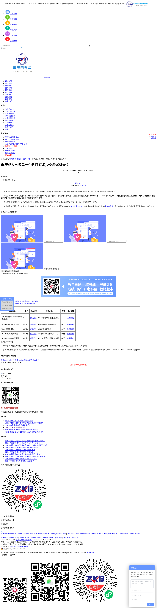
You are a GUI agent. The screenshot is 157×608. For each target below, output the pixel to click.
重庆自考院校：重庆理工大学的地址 (19, 421)
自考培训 (153, 138)
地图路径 (74, 537)
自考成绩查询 (10, 142)
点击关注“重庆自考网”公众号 (16, 144)
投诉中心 (90, 552)
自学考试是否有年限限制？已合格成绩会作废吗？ (24, 432)
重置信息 (15, 271)
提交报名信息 (6, 271)
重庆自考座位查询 (12, 139)
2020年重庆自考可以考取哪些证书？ (23, 303)
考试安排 (8, 92)
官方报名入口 (34, 360)
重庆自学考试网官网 (24, 540)
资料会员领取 (10, 153)
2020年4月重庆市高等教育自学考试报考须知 (22, 430)
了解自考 (8, 148)
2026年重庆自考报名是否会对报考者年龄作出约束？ (25, 441)
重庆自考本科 (24, 537)
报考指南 (8, 90)
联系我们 (58, 537)
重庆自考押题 (10, 150)
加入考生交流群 (76, 206)
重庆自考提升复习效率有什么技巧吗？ (23, 301)
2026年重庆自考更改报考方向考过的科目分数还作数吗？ (27, 445)
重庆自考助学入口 (8, 360)
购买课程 (33, 324)
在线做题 (8, 155)
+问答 (84, 185)
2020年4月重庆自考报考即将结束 (18, 425)
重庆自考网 (109, 206)
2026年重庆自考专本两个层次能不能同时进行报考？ (25, 456)
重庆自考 (4, 537)
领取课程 (8, 99)
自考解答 (8, 97)
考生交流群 (47, 77)
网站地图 (66, 537)
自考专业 (8, 86)
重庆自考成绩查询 (22, 360)
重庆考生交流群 (11, 146)
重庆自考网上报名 (12, 137)
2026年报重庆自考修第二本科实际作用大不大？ (23, 454)
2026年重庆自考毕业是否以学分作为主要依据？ (23, 443)
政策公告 (153, 136)
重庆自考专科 (36, 537)
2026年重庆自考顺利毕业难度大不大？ (20, 450)
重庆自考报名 (48, 537)
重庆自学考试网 (15, 159)
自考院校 (8, 88)
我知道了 (78, 183)
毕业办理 (8, 101)
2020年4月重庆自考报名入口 (16, 427)
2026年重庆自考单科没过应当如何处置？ (21, 459)
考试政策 (8, 83)
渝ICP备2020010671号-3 (19, 546)
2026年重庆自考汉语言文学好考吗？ (19, 452)
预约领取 (70, 318)
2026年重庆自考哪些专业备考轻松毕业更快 (21, 447)
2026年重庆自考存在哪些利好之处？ (19, 461)
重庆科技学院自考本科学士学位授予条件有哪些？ (24, 423)
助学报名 (8, 94)
